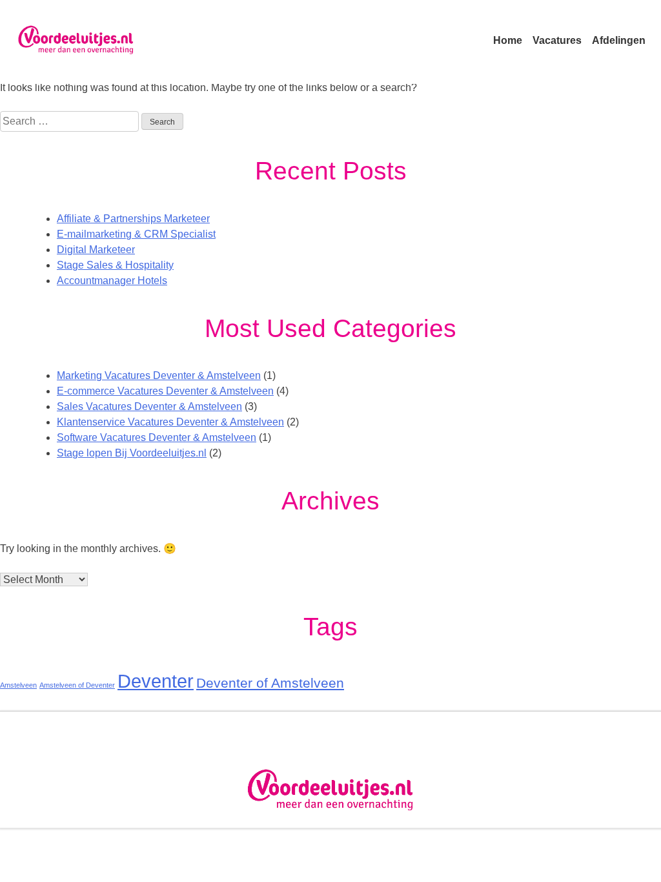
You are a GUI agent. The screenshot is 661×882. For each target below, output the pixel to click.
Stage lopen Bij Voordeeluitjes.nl (132, 452)
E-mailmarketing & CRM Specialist (136, 234)
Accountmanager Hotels (112, 280)
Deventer (155, 681)
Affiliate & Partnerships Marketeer (133, 218)
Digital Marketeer (96, 249)
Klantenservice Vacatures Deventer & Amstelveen (170, 421)
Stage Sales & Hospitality (115, 265)
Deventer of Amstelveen (270, 682)
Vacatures (557, 40)
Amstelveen (18, 685)
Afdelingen (619, 40)
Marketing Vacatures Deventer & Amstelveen (159, 375)
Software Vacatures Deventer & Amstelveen (156, 437)
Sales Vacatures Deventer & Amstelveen (149, 406)
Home (507, 40)
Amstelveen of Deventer (77, 685)
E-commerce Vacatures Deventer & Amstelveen (165, 390)
